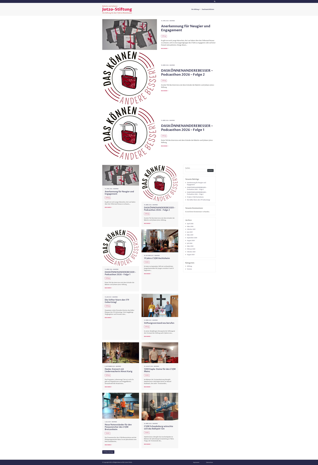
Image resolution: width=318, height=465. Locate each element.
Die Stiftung (195, 9)
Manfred (172, 20)
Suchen (187, 168)
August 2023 (191, 254)
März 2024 (190, 246)
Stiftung (164, 36)
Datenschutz (207, 1)
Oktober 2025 (191, 229)
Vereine (147, 262)
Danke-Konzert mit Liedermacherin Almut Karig (118, 370)
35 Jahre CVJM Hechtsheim (157, 258)
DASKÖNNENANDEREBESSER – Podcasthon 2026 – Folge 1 (187, 128)
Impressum (194, 1)
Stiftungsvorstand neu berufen (159, 323)
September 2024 (192, 238)
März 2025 (190, 235)
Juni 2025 (190, 232)
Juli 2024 (189, 243)
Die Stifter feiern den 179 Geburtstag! (117, 301)
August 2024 (191, 240)
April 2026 (190, 223)
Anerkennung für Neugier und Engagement (185, 28)
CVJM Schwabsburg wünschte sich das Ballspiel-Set (158, 427)
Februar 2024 (191, 249)
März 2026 (190, 226)
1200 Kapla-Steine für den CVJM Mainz (160, 370)
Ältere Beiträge (109, 452)
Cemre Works (128, 462)
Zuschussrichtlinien (208, 9)
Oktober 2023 (191, 252)
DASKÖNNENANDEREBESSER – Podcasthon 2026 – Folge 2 (187, 72)
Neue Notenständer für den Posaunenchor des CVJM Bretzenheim (118, 427)
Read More (164, 48)
